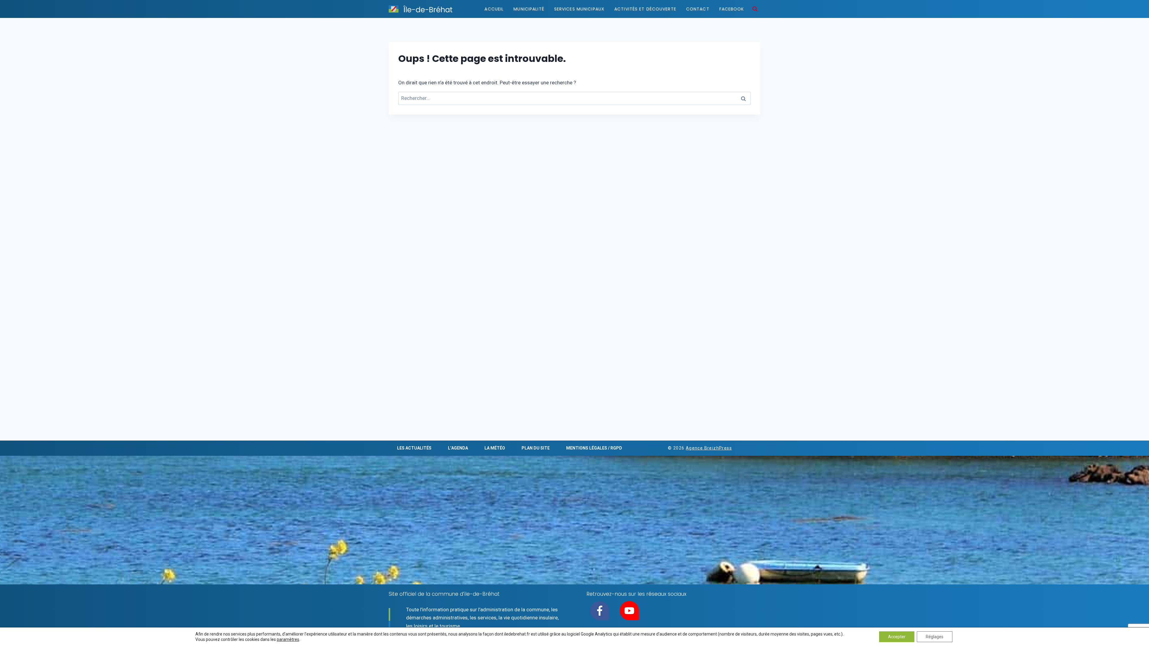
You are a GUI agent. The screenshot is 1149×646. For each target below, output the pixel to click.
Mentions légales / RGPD (594, 448)
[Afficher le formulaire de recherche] (755, 9)
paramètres (288, 639)
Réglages (934, 636)
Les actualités (414, 448)
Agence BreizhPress (709, 448)
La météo (494, 448)
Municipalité (528, 9)
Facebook (731, 9)
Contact (697, 9)
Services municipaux (579, 9)
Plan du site (536, 448)
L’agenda (458, 448)
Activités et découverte (645, 9)
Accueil (494, 9)
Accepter (896, 636)
